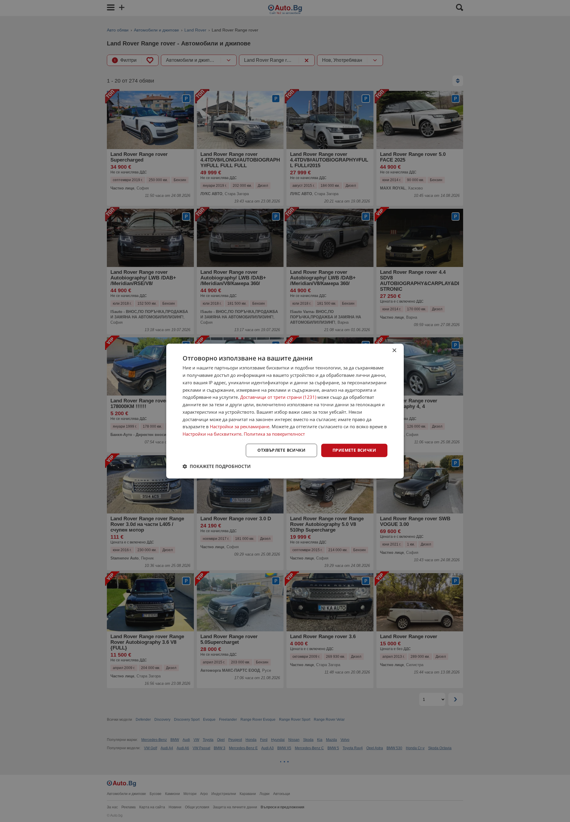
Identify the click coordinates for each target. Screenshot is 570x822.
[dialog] (285, 411)
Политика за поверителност (274, 434)
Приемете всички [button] (354, 450)
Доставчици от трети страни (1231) (278, 397)
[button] (217, 466)
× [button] (394, 350)
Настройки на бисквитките (212, 434)
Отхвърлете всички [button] (281, 450)
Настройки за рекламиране (239, 427)
